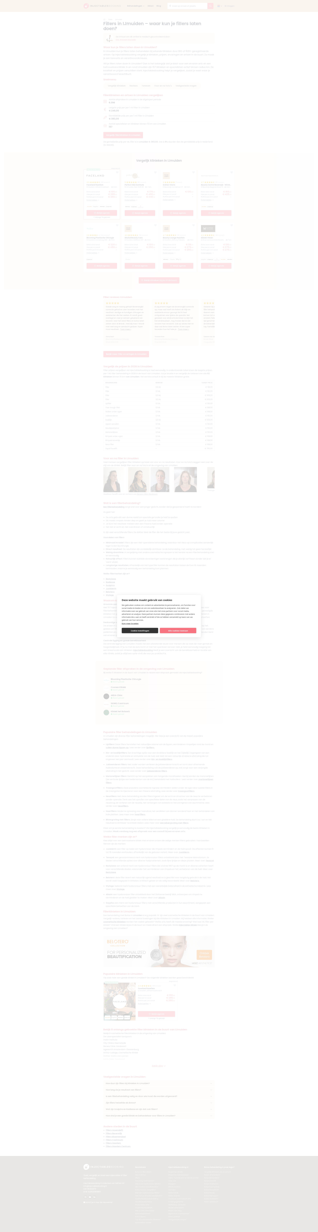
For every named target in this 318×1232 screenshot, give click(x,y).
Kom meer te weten (130, 623)
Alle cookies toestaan (178, 630)
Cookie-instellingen (140, 630)
